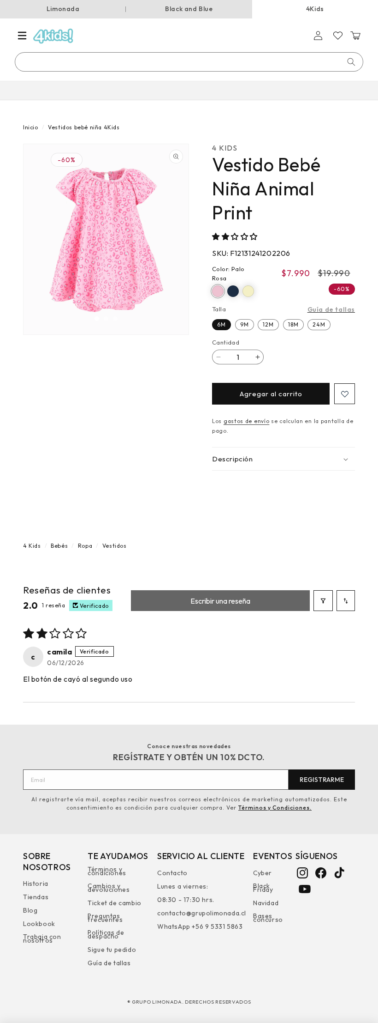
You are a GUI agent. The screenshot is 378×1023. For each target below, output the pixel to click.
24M (319, 324)
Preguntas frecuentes (105, 918)
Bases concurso (268, 918)
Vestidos (114, 545)
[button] (22, 35)
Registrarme (322, 779)
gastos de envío (247, 421)
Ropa (85, 545)
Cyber (262, 874)
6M (221, 324)
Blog (30, 910)
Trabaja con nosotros (42, 938)
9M (244, 324)
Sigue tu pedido (112, 949)
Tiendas (35, 897)
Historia (35, 885)
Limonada (63, 9)
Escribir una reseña (220, 600)
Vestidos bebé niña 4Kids (83, 127)
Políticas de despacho (106, 934)
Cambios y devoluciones (109, 888)
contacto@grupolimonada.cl (201, 913)
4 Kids (32, 545)
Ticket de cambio (115, 903)
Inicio (30, 127)
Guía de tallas (331, 309)
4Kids (315, 9)
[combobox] (189, 62)
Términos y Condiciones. (275, 807)
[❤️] (344, 393)
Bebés (59, 545)
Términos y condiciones (107, 872)
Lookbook (39, 924)
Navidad (265, 903)
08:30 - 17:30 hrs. (185, 900)
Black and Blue (189, 9)
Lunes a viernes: (182, 886)
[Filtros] (323, 600)
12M (268, 324)
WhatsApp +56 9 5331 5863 (199, 926)
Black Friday (263, 888)
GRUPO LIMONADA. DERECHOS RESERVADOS (191, 1002)
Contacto (172, 874)
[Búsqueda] (351, 62)
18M (293, 324)
